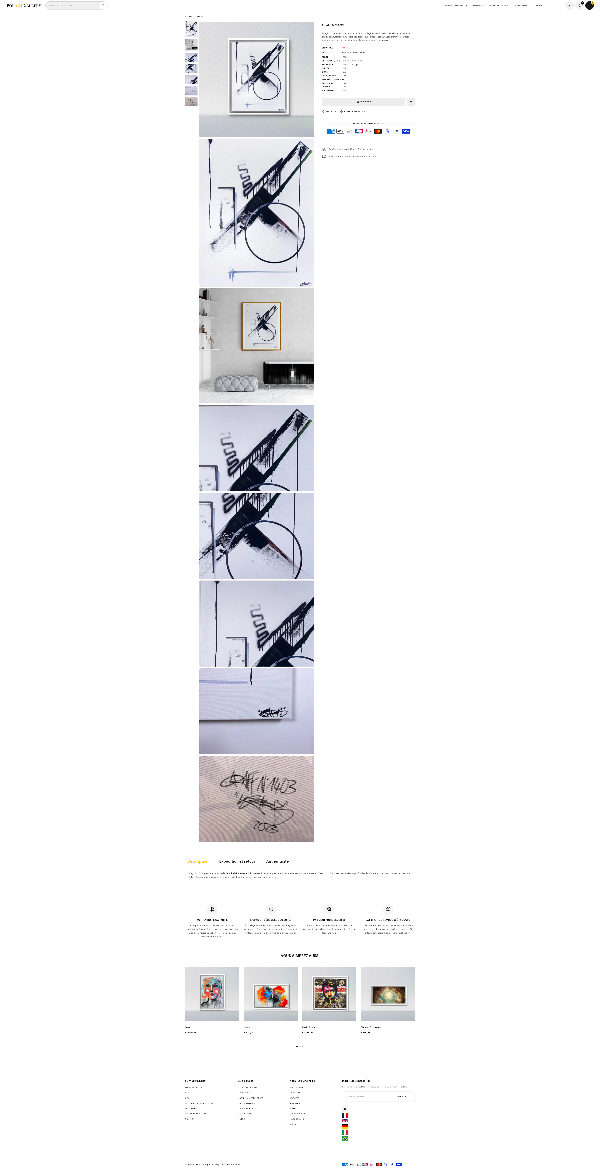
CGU (187, 1098)
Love (187, 1027)
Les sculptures (245, 1108)
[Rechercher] (103, 5)
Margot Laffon (297, 1119)
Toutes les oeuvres (247, 1087)
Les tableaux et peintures (250, 1098)
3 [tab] (303, 1046)
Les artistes (244, 1093)
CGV (187, 1093)
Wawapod (294, 1098)
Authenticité (277, 861)
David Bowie (308, 1027)
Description (198, 861)
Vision (247, 1027)
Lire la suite (382, 40)
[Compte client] (569, 5)
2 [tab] (300, 1046)
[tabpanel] (212, 1001)
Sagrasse (295, 1108)
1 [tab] (297, 1046)
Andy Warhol (296, 1103)
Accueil (188, 16)
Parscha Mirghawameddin (239, 873)
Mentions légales (194, 1087)
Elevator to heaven (371, 1027)
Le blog (241, 1119)
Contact (189, 1119)
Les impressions (245, 1113)
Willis (293, 1124)
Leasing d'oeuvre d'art (196, 1113)
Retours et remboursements (199, 1103)
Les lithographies (246, 1103)
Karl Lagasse (296, 1087)
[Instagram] (345, 1109)
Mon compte (191, 1108)
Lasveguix (295, 1093)
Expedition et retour (237, 861)
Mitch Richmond (298, 1113)
